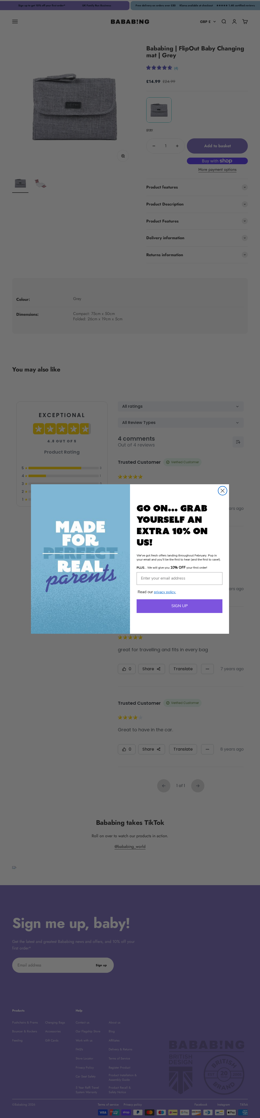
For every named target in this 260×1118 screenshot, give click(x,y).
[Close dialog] (222, 490)
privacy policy (165, 592)
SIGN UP (179, 606)
